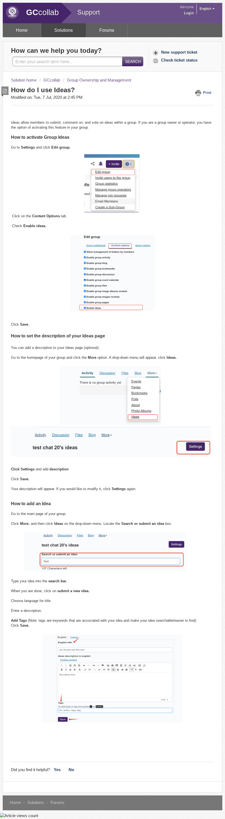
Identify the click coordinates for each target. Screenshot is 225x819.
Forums (106, 30)
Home (22, 30)
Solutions (63, 30)
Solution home (24, 80)
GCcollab (51, 80)
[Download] (102, 416)
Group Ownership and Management (99, 80)
